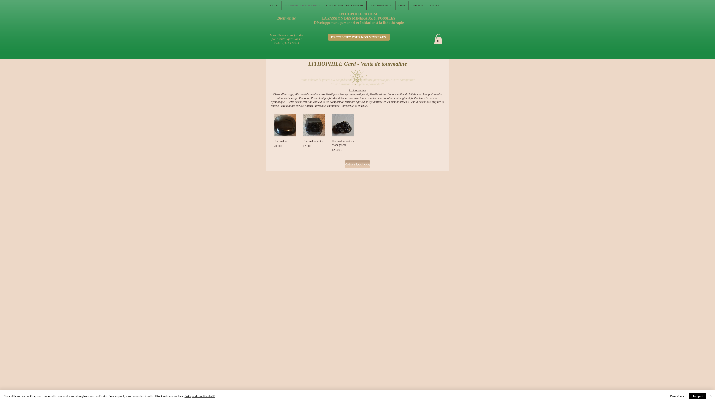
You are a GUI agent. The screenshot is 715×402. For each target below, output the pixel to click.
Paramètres (677, 396)
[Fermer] (710, 396)
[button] (438, 39)
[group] (357, 133)
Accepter (697, 396)
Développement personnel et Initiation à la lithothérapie (359, 22)
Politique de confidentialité (200, 396)
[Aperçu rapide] (285, 125)
